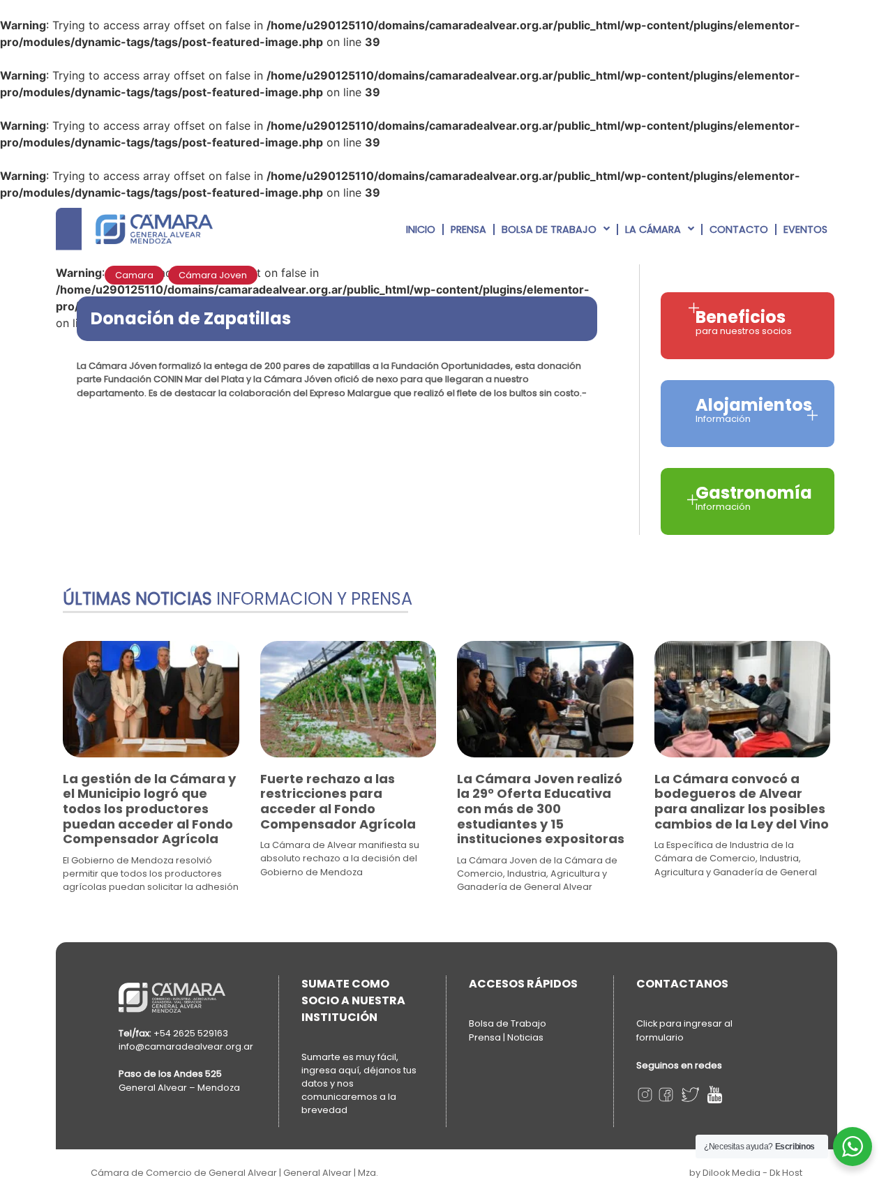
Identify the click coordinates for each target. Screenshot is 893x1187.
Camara (134, 275)
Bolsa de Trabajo (549, 229)
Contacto (739, 229)
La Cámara (653, 229)
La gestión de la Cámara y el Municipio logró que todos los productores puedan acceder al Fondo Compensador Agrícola (149, 808)
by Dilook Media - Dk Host (745, 1173)
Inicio (420, 229)
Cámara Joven (213, 275)
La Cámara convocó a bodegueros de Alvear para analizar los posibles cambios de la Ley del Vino (741, 801)
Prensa (468, 229)
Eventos (805, 229)
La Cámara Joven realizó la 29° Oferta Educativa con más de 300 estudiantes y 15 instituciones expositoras (540, 808)
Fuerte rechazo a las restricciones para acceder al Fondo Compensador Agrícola (338, 801)
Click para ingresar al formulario (684, 1030)
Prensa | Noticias (506, 1037)
